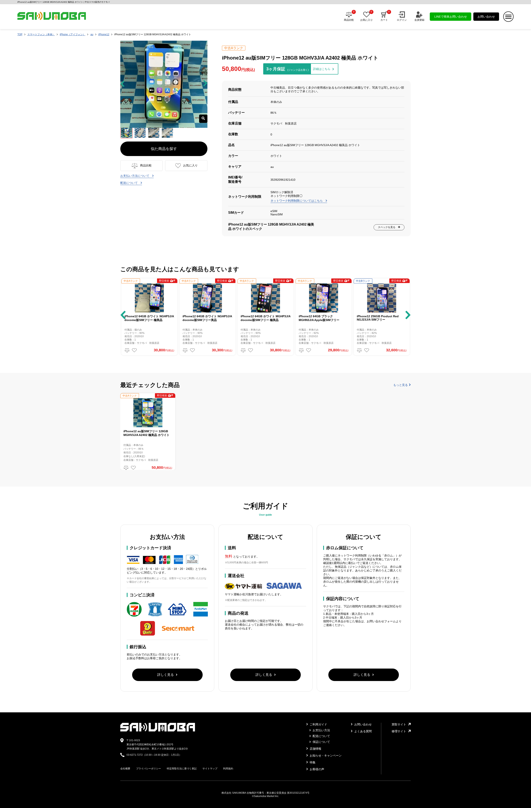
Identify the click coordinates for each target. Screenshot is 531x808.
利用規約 (228, 768)
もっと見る (400, 385)
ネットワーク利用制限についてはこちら (297, 200)
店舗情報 (315, 748)
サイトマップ (209, 768)
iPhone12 (103, 34)
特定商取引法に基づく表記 (182, 768)
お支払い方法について (135, 175)
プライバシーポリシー (148, 768)
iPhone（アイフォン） (72, 34)
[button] (123, 315)
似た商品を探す (164, 149)
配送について (129, 182)
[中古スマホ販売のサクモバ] (157, 730)
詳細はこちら (321, 69)
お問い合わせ (486, 16)
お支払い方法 (321, 730)
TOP (19, 34)
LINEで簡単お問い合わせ (450, 16)
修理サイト (399, 731)
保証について (321, 741)
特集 (312, 762)
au (91, 34)
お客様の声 (316, 769)
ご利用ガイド (318, 724)
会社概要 (125, 768)
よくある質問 (362, 731)
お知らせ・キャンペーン (325, 755)
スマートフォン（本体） (41, 34)
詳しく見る (165, 674)
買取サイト (399, 724)
